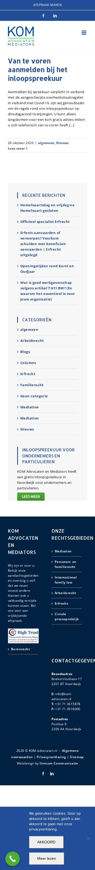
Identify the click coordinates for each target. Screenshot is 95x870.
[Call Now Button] (12, 859)
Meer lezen (46, 858)
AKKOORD (46, 842)
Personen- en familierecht (66, 564)
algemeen (46, 143)
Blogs (25, 351)
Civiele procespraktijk (67, 616)
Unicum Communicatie (59, 763)
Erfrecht (27, 373)
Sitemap (77, 757)
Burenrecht (20, 649)
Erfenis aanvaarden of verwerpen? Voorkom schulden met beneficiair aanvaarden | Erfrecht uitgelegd (43, 243)
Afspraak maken (47, 5)
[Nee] (88, 838)
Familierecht (32, 385)
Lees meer (16, 148)
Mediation (29, 407)
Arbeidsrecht (32, 340)
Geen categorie (34, 396)
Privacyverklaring (51, 757)
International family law (66, 580)
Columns (28, 362)
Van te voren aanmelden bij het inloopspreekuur (37, 69)
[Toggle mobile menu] (84, 32)
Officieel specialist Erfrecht (45, 221)
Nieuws (62, 143)
